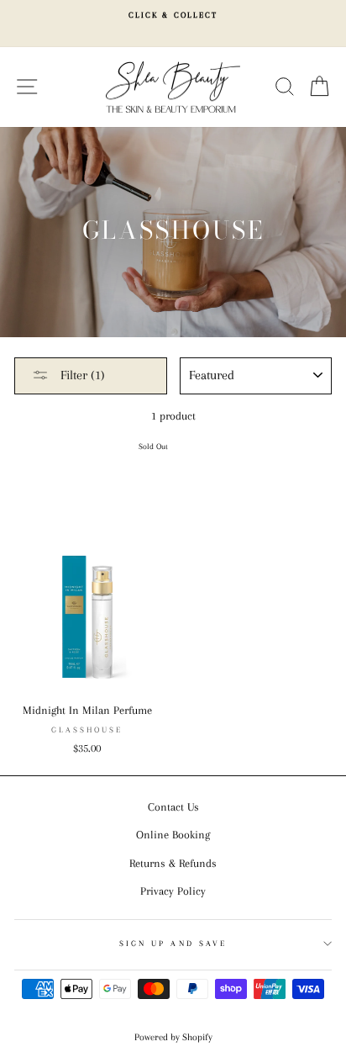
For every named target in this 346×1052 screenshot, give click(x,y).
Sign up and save (173, 943)
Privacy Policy (173, 891)
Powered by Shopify (173, 1037)
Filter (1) (81, 375)
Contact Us (173, 807)
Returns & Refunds (173, 863)
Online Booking (173, 834)
